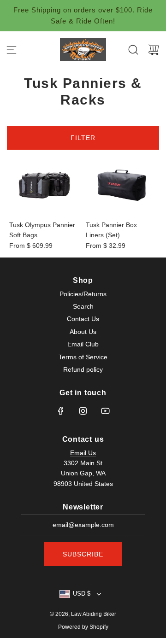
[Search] (133, 50)
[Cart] (153, 50)
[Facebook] (61, 411)
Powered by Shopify (83, 627)
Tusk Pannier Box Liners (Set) (111, 230)
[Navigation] (11, 49)
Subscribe (83, 554)
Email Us (83, 453)
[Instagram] (83, 411)
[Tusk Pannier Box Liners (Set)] (121, 185)
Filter (83, 137)
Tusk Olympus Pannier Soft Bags (42, 230)
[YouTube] (105, 411)
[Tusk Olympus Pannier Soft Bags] (45, 185)
